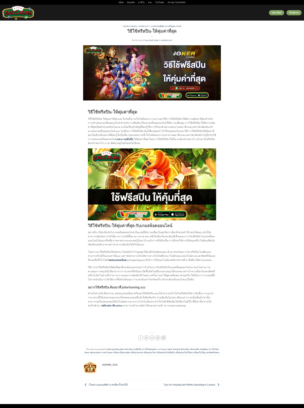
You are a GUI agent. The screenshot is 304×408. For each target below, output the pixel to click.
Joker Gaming (174, 349)
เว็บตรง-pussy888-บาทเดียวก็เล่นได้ (108, 384)
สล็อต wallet (124, 352)
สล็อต (121, 2)
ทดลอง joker (95, 352)
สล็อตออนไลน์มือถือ (166, 352)
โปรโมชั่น (159, 2)
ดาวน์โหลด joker (173, 26)
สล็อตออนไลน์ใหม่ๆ (184, 352)
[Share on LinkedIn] (163, 337)
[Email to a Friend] (152, 337)
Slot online (185, 349)
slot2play (204, 349)
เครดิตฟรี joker (212, 352)
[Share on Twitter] (146, 337)
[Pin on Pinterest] (157, 337)
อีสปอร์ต (131, 2)
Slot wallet (194, 349)
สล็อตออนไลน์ (149, 352)
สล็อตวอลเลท (137, 352)
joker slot (144, 26)
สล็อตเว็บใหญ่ (199, 352)
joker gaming (130, 26)
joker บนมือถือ (158, 26)
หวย (150, 2)
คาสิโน (141, 2)
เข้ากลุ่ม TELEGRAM (176, 2)
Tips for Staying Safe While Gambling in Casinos (189, 384)
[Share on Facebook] (140, 337)
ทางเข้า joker (107, 352)
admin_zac (166, 40)
